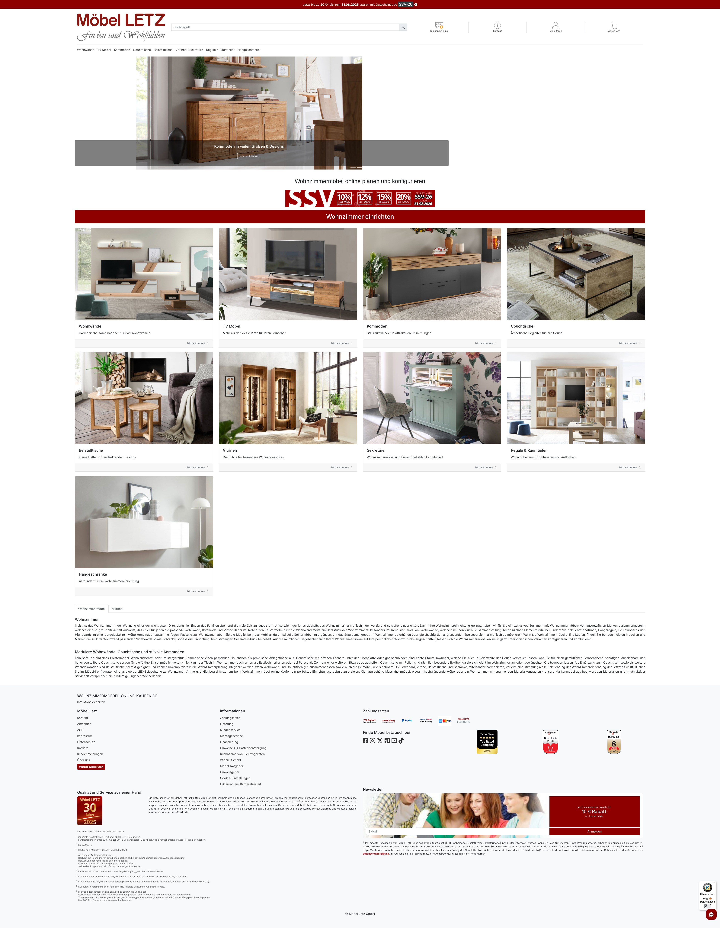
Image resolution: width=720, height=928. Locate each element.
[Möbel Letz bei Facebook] (365, 740)
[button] (498, 27)
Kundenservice (230, 730)
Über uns (83, 760)
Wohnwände (85, 50)
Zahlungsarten (230, 718)
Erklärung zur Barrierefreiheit (240, 784)
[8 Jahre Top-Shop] (614, 742)
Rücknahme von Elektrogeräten (242, 754)
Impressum (85, 736)
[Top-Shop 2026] (550, 742)
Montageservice (231, 736)
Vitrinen (180, 50)
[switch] (707, 906)
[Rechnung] (466, 721)
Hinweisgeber (229, 772)
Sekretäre (196, 50)
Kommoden (122, 50)
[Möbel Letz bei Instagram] (372, 740)
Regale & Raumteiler (220, 50)
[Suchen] (403, 27)
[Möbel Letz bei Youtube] (394, 740)
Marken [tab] (117, 609)
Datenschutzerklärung (376, 853)
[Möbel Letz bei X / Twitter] (380, 740)
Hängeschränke (249, 50)
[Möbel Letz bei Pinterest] (387, 740)
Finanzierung (229, 742)
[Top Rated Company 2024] (487, 742)
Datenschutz (86, 742)
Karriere (82, 748)
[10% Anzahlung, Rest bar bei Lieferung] (391, 721)
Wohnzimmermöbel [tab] (91, 609)
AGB (80, 730)
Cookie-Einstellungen (235, 778)
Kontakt (82, 718)
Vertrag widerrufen (91, 766)
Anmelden (84, 724)
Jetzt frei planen (360, 156)
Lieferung (226, 724)
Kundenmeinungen (90, 754)
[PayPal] (410, 721)
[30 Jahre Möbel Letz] (90, 810)
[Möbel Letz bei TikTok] (401, 740)
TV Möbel (104, 50)
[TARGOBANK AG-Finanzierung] (428, 721)
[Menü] (714, 883)
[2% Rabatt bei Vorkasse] (372, 721)
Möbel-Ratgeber (231, 766)
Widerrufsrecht (230, 760)
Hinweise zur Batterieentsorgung (243, 748)
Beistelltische (163, 50)
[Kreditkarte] (447, 721)
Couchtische (142, 50)
